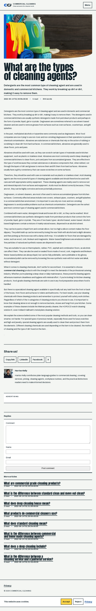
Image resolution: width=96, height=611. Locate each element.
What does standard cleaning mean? (25, 523)
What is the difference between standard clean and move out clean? (44, 493)
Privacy (7, 586)
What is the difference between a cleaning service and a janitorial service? (28, 557)
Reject (78, 602)
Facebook (37, 360)
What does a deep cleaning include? (25, 546)
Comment (10, 423)
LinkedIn (24, 360)
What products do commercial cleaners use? (30, 513)
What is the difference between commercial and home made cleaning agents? (30, 535)
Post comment (48, 468)
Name (8, 447)
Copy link (10, 360)
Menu (87, 5)
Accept (66, 602)
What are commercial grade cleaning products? (32, 483)
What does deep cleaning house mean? (27, 503)
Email (8, 457)
